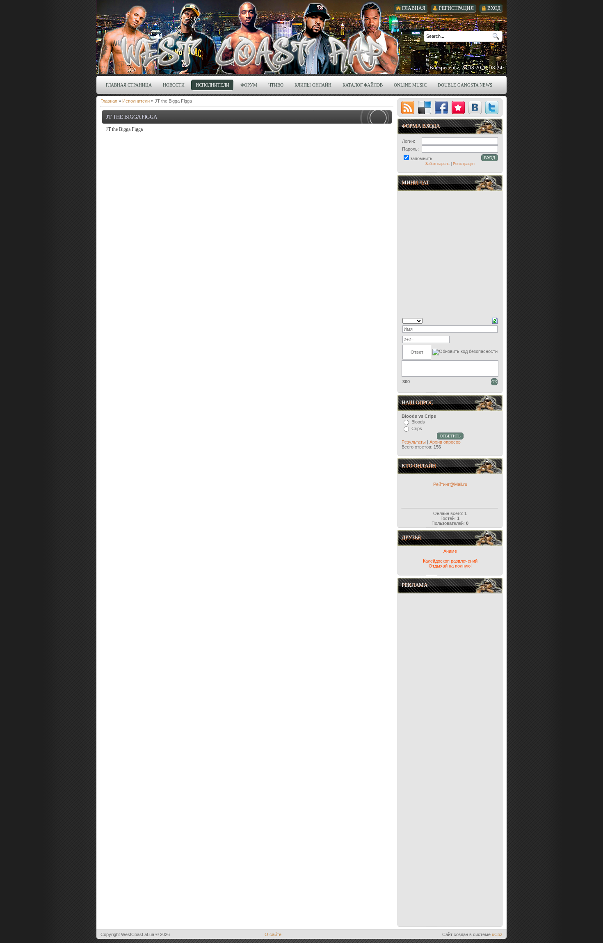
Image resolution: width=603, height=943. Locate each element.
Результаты (414, 441)
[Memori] (458, 107)
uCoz (497, 934)
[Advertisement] (451, 678)
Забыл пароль (437, 164)
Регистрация (464, 164)
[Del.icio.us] (424, 107)
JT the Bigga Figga (131, 117)
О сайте (273, 934)
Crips (416, 428)
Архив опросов (445, 441)
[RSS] (407, 107)
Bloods (418, 421)
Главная (108, 100)
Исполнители (136, 100)
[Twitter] (491, 107)
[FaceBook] (441, 107)
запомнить (421, 158)
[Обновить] (495, 320)
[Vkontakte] (475, 107)
